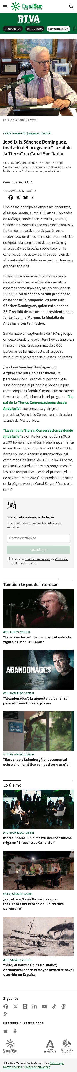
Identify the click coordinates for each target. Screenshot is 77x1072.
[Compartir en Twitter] (18, 197)
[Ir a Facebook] (6, 1006)
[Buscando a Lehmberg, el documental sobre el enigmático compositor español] (38, 731)
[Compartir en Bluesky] (25, 197)
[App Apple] (6, 1031)
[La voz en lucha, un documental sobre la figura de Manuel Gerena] (38, 608)
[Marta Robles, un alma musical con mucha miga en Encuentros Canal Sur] (38, 809)
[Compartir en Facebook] (10, 197)
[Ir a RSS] (6, 1013)
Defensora (35, 28)
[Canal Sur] (26, 6)
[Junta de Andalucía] (50, 1046)
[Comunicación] (29, 19)
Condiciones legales (37, 559)
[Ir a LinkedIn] (35, 1006)
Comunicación (58, 28)
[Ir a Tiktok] (55, 1006)
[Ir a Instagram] (26, 1006)
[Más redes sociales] (32, 197)
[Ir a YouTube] (45, 1006)
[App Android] (16, 1031)
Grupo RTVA (13, 28)
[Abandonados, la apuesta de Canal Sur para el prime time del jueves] (38, 670)
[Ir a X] (16, 1006)
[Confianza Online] (67, 1046)
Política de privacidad (37, 1067)
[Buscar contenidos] (71, 7)
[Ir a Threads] (64, 1006)
